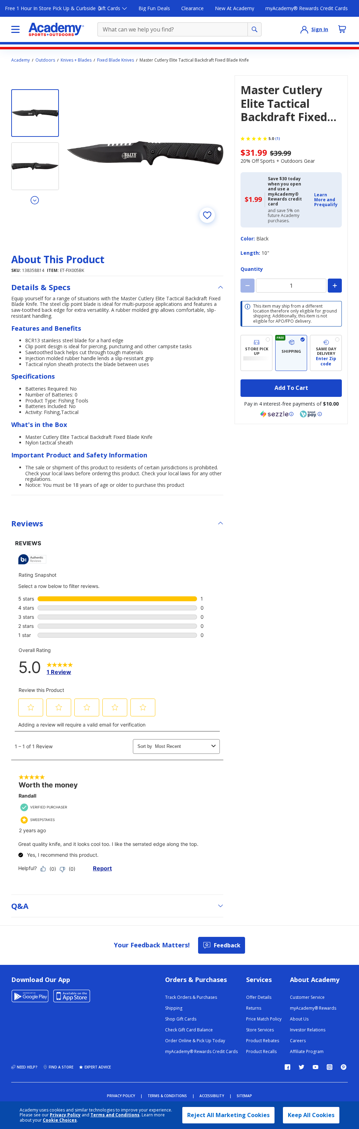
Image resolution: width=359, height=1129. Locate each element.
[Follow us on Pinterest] (343, 1067)
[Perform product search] (255, 29)
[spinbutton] (291, 286)
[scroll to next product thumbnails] (35, 200)
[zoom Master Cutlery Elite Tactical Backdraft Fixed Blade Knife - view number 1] (145, 153)
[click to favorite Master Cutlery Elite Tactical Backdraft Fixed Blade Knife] (207, 215)
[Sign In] (304, 29)
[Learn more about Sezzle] (277, 414)
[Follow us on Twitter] (301, 1067)
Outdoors (45, 60)
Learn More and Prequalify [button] (326, 200)
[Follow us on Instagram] (329, 1067)
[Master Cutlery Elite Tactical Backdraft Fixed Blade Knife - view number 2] (35, 166)
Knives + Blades (76, 60)
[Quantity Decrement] (248, 286)
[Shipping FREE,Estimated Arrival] (291, 353)
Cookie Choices (60, 1120)
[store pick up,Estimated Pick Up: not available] (256, 353)
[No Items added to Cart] (342, 29)
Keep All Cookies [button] (311, 1115)
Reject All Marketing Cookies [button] (228, 1115)
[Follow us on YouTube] (315, 1067)
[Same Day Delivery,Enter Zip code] (325, 353)
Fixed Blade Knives (115, 60)
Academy (20, 60)
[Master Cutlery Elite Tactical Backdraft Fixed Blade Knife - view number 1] (35, 113)
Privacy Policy (65, 1115)
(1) (277, 138)
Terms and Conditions (115, 1115)
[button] (326, 200)
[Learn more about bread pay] (311, 414)
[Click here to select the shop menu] (15, 29)
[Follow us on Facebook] (287, 1067)
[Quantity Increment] (335, 286)
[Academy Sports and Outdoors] (56, 29)
